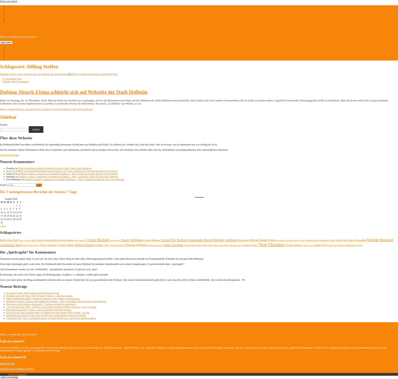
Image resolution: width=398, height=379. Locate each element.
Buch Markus (80, 240)
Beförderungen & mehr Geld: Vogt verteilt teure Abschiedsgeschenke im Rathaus (78, 171)
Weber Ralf (319, 245)
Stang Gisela (201, 245)
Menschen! (11, 56)
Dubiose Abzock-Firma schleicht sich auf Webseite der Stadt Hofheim (34, 74)
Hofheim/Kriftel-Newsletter (41, 29)
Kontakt (10, 59)
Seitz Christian (173, 245)
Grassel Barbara (152, 240)
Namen (9, 53)
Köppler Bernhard (380, 240)
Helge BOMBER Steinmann (20, 171)
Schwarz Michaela (155, 245)
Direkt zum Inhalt (8, 1)
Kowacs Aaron (312, 240)
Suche (3, 185)
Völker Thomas (308, 245)
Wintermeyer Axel (354, 245)
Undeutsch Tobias (250, 245)
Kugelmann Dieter (327, 240)
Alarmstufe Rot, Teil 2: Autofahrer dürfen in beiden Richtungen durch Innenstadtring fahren (51, 318)
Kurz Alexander (357, 240)
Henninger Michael (248, 240)
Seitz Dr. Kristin (190, 245)
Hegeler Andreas (224, 240)
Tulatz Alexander (235, 245)
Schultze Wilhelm (135, 245)
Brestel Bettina (67, 240)
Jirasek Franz (267, 240)
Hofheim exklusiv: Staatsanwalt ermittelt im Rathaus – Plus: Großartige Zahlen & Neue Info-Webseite (68, 174)
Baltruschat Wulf (9, 240)
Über (8, 50)
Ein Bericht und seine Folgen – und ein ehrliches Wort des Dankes (38, 310)
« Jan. (3, 226)
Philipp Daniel (84, 245)
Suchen (3, 124)
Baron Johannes (25, 240)
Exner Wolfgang (132, 240)
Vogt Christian (271, 244)
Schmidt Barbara (117, 245)
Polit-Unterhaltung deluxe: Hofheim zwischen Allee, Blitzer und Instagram (54, 168)
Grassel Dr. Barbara (174, 240)
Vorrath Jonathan (293, 245)
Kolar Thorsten (299, 240)
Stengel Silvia (213, 245)
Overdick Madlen (65, 245)
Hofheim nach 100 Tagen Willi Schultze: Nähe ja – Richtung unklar (39, 296)
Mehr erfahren (46, 109)
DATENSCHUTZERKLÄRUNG (17, 369)
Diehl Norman (115, 240)
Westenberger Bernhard (336, 245)
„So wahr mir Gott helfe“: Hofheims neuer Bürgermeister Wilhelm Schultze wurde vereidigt (51, 307)
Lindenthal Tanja (11, 245)
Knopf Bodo (289, 240)
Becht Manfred (37, 240)
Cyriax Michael (97, 240)
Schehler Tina (101, 245)
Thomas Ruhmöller (9, 155)
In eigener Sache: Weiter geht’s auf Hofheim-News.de (32, 293)
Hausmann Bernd (201, 240)
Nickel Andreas (48, 245)
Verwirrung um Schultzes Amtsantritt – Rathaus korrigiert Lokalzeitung (41, 304)
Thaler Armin (224, 245)
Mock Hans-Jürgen (31, 245)
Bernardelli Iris (52, 240)
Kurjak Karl (342, 240)
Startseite (10, 48)
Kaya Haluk (279, 240)
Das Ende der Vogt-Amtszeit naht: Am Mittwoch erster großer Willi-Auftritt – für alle (48, 312)
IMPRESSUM (7, 363)
